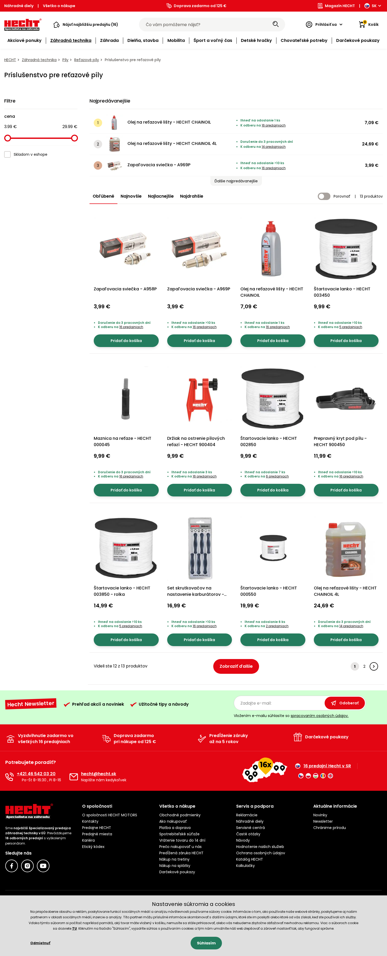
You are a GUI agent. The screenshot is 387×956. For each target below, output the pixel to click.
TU (74, 928)
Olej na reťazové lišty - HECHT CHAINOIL (169, 122)
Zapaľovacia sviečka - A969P (158, 165)
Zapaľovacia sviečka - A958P (125, 289)
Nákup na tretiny (174, 859)
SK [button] (374, 5)
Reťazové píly (86, 59)
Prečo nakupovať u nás (180, 846)
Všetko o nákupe (59, 5)
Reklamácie (246, 815)
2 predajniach (277, 626)
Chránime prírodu (329, 827)
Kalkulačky (245, 865)
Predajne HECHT (96, 827)
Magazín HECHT (340, 5)
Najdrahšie (191, 196)
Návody (243, 840)
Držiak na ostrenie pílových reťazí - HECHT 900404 (196, 441)
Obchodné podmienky (180, 815)
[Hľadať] (275, 24)
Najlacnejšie (161, 196)
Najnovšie (131, 196)
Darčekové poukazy (177, 872)
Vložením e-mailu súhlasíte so (291, 715)
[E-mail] (74, 777)
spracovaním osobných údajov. (320, 715)
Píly (65, 59)
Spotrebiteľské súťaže (179, 834)
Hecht (10, 59)
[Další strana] (374, 666)
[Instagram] (27, 866)
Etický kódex (93, 846)
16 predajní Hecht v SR (327, 766)
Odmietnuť (40, 943)
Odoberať (349, 703)
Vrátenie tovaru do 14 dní (182, 840)
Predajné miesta (97, 834)
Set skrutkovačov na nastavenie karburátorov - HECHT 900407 (195, 594)
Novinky (320, 815)
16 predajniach (274, 125)
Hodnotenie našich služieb (260, 846)
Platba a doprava (175, 827)
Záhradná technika (39, 59)
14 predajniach (274, 146)
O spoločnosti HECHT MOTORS (109, 815)
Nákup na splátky (174, 865)
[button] (85, 24)
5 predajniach (350, 327)
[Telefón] (9, 777)
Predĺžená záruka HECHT (181, 853)
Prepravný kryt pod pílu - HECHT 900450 (340, 441)
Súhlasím (206, 943)
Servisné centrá (250, 827)
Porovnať (342, 196)
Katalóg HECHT (249, 859)
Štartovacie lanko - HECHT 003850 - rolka (122, 591)
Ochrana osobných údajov (260, 853)
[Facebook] (11, 866)
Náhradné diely (18, 5)
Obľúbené (103, 196)
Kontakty (90, 821)
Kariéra (88, 840)
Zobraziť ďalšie (236, 666)
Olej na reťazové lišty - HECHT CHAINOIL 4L (172, 143)
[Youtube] (43, 866)
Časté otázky (248, 834)
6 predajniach (277, 476)
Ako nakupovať (173, 821)
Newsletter (323, 821)
